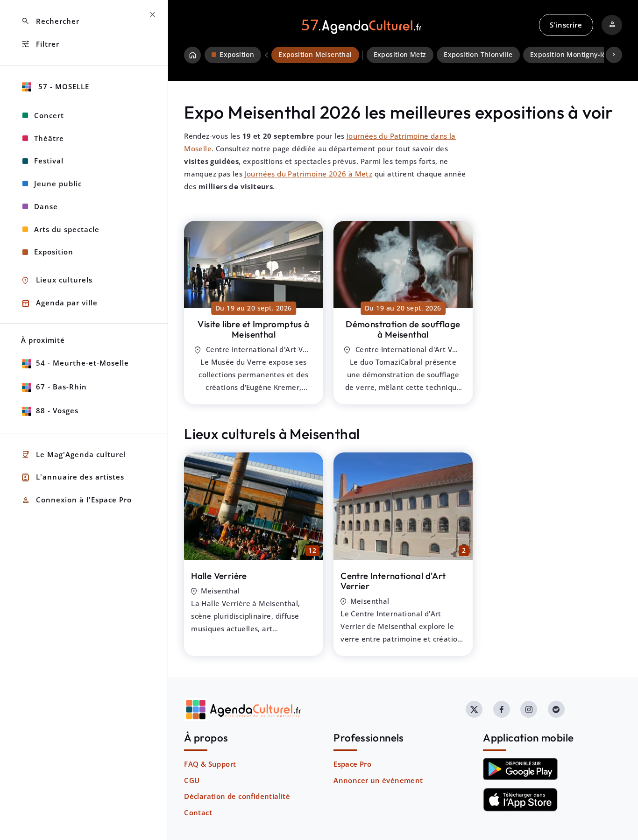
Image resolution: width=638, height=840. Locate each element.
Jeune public (58, 183)
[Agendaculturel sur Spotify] (556, 709)
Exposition (53, 251)
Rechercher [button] (50, 21)
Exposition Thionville (478, 54)
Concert (49, 115)
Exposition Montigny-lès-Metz (579, 54)
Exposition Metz (400, 54)
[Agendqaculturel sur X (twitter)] (474, 709)
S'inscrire (566, 24)
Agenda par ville (59, 303)
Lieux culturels (56, 280)
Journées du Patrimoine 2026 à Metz (309, 173)
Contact (198, 812)
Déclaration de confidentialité (237, 796)
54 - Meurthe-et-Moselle (82, 362)
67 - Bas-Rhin (61, 386)
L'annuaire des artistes (72, 477)
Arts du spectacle (66, 229)
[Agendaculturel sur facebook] (501, 709)
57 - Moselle (62, 86)
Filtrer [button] (40, 44)
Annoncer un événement (378, 780)
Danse (46, 206)
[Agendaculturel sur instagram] (528, 709)
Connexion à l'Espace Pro (76, 500)
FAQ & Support (210, 764)
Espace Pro (352, 764)
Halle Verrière (219, 575)
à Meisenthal (253, 329)
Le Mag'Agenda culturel (73, 454)
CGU (191, 780)
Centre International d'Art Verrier (393, 581)
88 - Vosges (57, 410)
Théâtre (49, 138)
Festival (49, 160)
